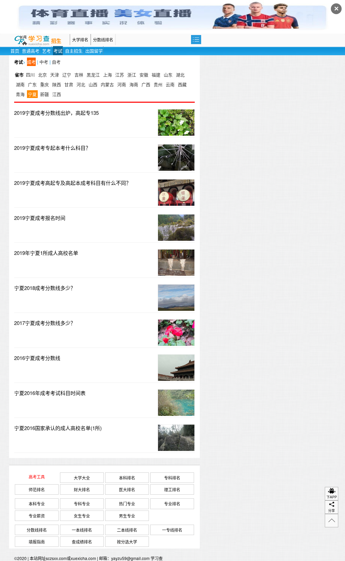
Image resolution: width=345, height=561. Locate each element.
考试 (58, 50)
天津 (54, 74)
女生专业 (82, 516)
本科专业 (37, 503)
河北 (80, 84)
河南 (121, 84)
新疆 (44, 94)
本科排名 (127, 478)
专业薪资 (37, 516)
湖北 (180, 74)
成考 (31, 62)
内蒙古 (107, 84)
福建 (156, 74)
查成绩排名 (82, 541)
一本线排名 (82, 530)
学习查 (157, 558)
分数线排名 (103, 39)
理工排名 (172, 489)
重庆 (44, 84)
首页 (14, 50)
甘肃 (68, 84)
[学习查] (39, 39)
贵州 (158, 84)
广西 (146, 84)
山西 (93, 84)
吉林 (78, 74)
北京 (42, 74)
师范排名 (37, 489)
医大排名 (127, 489)
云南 (170, 84)
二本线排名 (127, 530)
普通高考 (30, 50)
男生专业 (127, 516)
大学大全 (82, 478)
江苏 (119, 74)
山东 (168, 74)
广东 (32, 84)
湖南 (20, 84)
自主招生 (74, 50)
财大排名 (82, 489)
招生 (56, 41)
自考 (56, 62)
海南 (133, 84)
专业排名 (172, 503)
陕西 (56, 84)
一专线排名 (172, 530)
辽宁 (66, 74)
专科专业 (82, 503)
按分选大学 (127, 541)
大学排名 (80, 39)
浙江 (131, 74)
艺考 (46, 50)
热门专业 (127, 503)
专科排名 (172, 478)
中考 (43, 62)
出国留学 (94, 50)
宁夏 (32, 94)
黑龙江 (93, 74)
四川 (30, 74)
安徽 (143, 74)
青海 (20, 94)
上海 (107, 74)
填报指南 (37, 541)
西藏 (182, 84)
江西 (56, 94)
